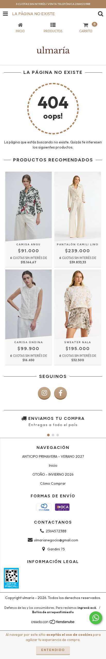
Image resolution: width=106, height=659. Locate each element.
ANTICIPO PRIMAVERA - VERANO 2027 (53, 456)
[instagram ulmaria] (44, 393)
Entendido (53, 650)
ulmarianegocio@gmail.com (56, 540)
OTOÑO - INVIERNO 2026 (53, 474)
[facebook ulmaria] (60, 393)
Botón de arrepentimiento (53, 612)
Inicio (53, 465)
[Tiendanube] (53, 623)
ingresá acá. (87, 608)
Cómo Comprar (53, 483)
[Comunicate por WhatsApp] (95, 617)
